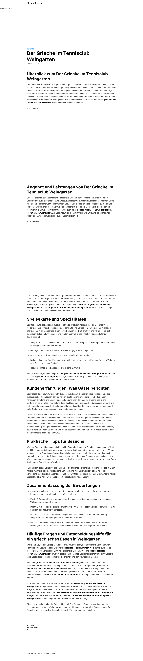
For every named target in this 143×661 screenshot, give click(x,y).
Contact (30, 630)
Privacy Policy (33, 627)
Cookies (30, 625)
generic (30, 49)
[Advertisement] (71, 26)
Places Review (34, 3)
